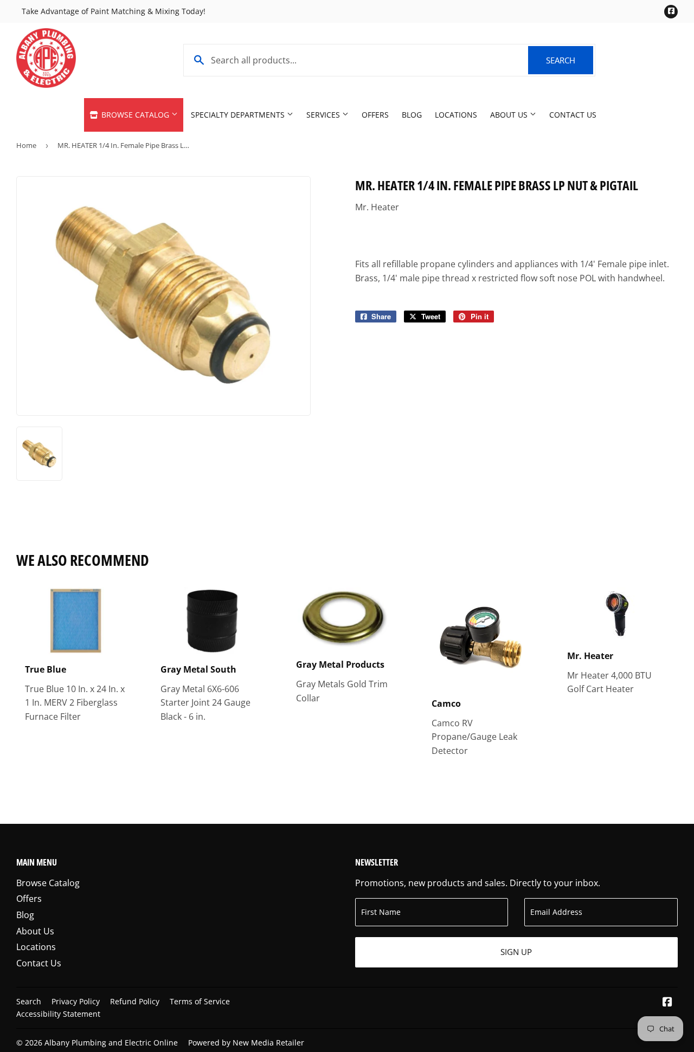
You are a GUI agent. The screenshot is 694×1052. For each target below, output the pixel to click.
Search (569, 60)
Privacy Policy (76, 1001)
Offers (375, 114)
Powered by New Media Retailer (246, 1042)
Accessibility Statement (58, 1014)
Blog (412, 114)
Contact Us (572, 114)
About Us (510, 114)
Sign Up (516, 951)
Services (324, 114)
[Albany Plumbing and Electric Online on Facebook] (667, 1003)
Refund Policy (134, 1001)
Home (26, 145)
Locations (456, 114)
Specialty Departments (239, 114)
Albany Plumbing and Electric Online (111, 1042)
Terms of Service (200, 1001)
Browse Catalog (135, 114)
